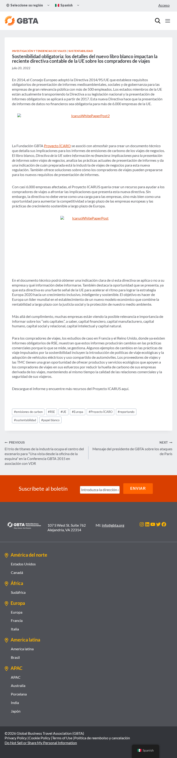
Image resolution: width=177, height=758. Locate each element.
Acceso (164, 5)
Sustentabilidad (80, 50)
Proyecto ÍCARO (57, 145)
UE (63, 412)
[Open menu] (167, 21)
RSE (51, 412)
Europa (77, 412)
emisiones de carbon (28, 412)
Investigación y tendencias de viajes (39, 50)
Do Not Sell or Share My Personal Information (41, 742)
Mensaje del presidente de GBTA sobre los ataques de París (132, 448)
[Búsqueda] (157, 21)
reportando (126, 412)
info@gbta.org (113, 525)
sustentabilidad (25, 420)
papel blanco (50, 420)
